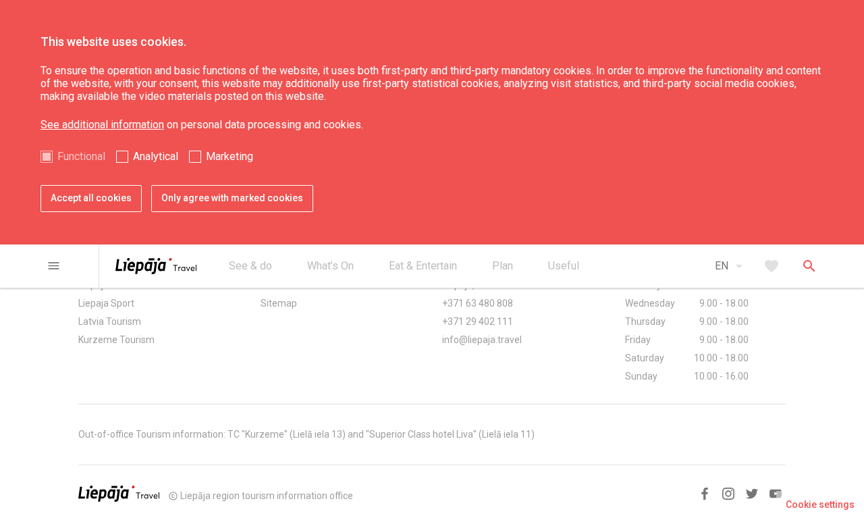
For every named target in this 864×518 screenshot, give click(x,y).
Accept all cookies (91, 197)
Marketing (229, 156)
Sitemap (279, 303)
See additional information (102, 124)
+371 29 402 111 (477, 321)
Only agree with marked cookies (232, 197)
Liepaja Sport (106, 303)
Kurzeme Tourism (116, 339)
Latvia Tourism (109, 321)
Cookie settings (820, 504)
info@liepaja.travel (482, 339)
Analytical (155, 156)
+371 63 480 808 (477, 303)
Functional (81, 156)
